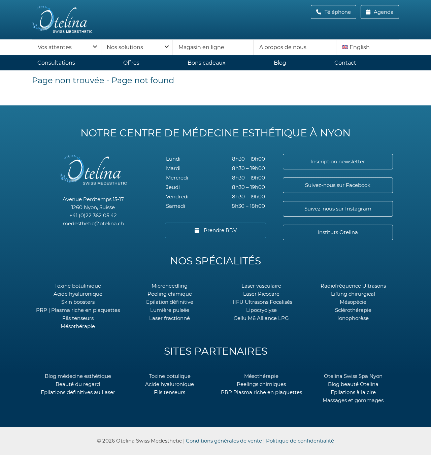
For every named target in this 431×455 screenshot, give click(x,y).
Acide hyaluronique (78, 294)
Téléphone (339, 12)
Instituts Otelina (338, 232)
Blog (280, 63)
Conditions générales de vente (224, 440)
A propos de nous (282, 47)
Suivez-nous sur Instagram (337, 208)
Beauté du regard (78, 384)
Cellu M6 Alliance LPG (261, 318)
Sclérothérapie (353, 310)
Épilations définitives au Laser (78, 392)
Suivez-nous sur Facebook (337, 185)
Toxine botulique (170, 376)
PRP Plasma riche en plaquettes (261, 392)
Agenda (383, 12)
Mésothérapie (78, 326)
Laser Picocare (261, 294)
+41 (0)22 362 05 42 (93, 215)
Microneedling (170, 286)
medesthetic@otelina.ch (93, 223)
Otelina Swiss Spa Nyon (353, 376)
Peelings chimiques (261, 384)
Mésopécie (353, 302)
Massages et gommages (353, 400)
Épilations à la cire (353, 392)
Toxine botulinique (78, 286)
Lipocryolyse (261, 310)
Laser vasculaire (261, 286)
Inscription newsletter (337, 161)
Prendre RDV (219, 230)
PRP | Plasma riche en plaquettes (78, 310)
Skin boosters (78, 302)
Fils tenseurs (78, 318)
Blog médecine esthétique (78, 376)
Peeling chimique (169, 294)
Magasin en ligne (201, 47)
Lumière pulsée (169, 310)
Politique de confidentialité (300, 440)
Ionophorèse (353, 318)
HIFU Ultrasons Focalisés (261, 302)
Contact (345, 63)
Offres (131, 63)
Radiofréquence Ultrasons (353, 286)
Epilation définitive (169, 302)
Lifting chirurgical (353, 294)
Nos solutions (125, 47)
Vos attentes (55, 47)
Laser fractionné (169, 318)
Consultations (56, 63)
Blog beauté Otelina (353, 384)
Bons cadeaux (207, 63)
